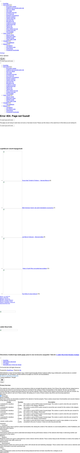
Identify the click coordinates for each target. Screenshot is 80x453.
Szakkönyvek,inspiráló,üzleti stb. (15, 8)
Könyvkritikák (10, 32)
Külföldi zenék (10, 38)
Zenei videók (6, 33)
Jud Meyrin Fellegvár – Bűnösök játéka (32, 237)
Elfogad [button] (13, 377)
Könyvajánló (6, 5)
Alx (20, 370)
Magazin (5, 44)
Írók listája (9, 11)
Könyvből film (10, 20)
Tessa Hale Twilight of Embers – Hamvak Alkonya (35, 180)
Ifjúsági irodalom (10, 17)
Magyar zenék (10, 35)
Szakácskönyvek (10, 24)
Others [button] (2, 447)
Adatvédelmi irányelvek (9, 361)
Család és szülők (11, 23)
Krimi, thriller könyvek (12, 29)
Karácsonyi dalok (11, 36)
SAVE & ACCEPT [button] (4, 452)
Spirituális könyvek (11, 12)
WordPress (10, 370)
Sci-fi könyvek (10, 14)
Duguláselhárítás (5, 303)
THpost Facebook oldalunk (7, 302)
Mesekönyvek (10, 21)
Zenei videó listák (11, 39)
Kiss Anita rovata (10, 47)
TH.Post (2, 53)
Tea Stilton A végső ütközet (29, 294)
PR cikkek (6, 363)
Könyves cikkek (10, 9)
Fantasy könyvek (10, 18)
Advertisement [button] (4, 441)
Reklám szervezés (5, 298)
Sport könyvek (4, 297)
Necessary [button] (3, 394)
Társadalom (9, 46)
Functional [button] (3, 423)
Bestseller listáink (11, 6)
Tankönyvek (9, 27)
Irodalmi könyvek (11, 30)
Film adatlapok (10, 42)
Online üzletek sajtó (6, 301)
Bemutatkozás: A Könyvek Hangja (12, 364)
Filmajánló (6, 41)
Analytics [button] (2, 435)
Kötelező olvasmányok (12, 15)
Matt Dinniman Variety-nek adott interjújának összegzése (37, 208)
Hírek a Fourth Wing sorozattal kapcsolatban (35, 268)
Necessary (5, 396)
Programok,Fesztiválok (12, 50)
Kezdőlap (5, 3)
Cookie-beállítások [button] (5, 377)
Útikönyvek (9, 26)
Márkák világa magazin (6, 300)
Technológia (9, 48)
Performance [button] (3, 429)
